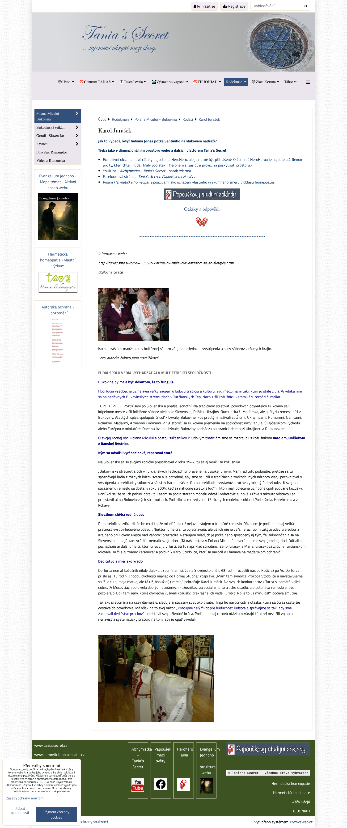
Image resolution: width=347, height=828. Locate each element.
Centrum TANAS (97, 81)
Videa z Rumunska (50, 160)
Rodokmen (234, 81)
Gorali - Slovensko (50, 135)
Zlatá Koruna (266, 81)
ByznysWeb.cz (301, 822)
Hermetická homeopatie (290, 783)
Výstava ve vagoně (170, 81)
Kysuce (41, 143)
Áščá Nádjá (301, 802)
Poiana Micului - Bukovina (48, 116)
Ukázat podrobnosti (20, 811)
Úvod (66, 81)
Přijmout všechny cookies (56, 814)
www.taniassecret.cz (50, 745)
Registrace (236, 6)
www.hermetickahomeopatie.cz (59, 754)
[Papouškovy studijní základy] (202, 199)
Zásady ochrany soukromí (87, 821)
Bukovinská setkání (50, 127)
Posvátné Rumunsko (51, 151)
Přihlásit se (205, 6)
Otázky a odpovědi (202, 208)
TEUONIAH (208, 81)
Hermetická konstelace (291, 792)
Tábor (288, 81)
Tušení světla (133, 81)
